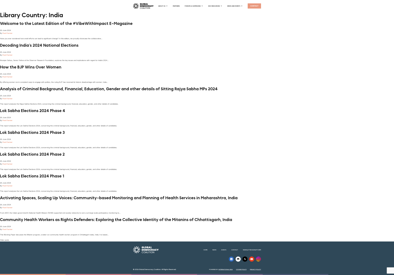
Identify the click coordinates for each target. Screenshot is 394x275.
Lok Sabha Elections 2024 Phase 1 (32, 176)
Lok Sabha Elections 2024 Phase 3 (32, 132)
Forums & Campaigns (193, 6)
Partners (176, 6)
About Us (161, 6)
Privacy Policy (255, 269)
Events (223, 250)
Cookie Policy (241, 269)
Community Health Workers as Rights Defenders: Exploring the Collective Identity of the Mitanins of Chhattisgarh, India (116, 219)
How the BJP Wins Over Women (30, 67)
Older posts (4, 240)
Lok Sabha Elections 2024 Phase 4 (32, 110)
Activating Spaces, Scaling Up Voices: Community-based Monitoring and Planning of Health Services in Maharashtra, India (119, 198)
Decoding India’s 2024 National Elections (39, 45)
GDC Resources (214, 6)
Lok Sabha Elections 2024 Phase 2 (32, 154)
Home (205, 250)
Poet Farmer (8, 33)
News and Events (233, 6)
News (214, 250)
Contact (254, 6)
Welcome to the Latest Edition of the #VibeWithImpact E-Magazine (66, 23)
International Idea (226, 269)
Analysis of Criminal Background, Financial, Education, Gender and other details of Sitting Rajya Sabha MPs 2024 (109, 89)
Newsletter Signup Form (252, 250)
